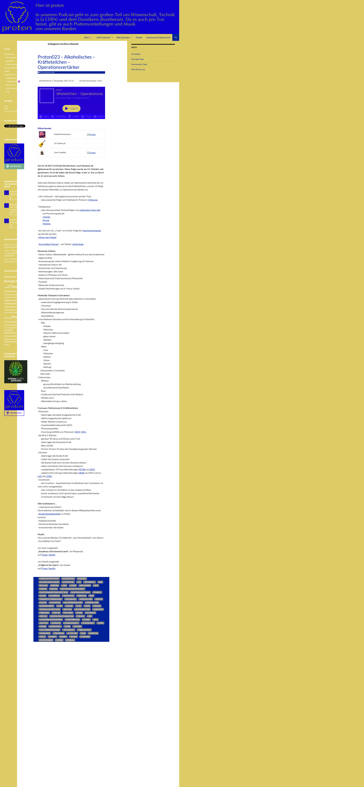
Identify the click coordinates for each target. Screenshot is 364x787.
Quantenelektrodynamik (51, 619)
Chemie (46, 216)
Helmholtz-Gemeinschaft (51, 599)
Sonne (100, 623)
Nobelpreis (98, 609)
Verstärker (59, 633)
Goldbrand (54, 596)
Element (23, 291)
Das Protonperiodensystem (16, 57)
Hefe (92, 596)
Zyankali (70, 640)
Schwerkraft (88, 623)
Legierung (8, 307)
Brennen (54, 585)
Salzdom (44, 623)
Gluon (43, 596)
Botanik (20, 281)
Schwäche (56, 623)
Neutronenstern (82, 609)
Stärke (43, 626)
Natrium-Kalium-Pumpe (50, 609)
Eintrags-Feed (137, 59)
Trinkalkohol (84, 630)
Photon (56, 613)
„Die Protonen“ (103, 37)
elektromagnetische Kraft (72, 589)
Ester (13, 295)
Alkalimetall (68, 579)
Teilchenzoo (69, 630)
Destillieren (85, 585)
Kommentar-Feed (139, 64)
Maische (97, 606)
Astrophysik (68, 582)
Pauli (19, 310)
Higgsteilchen (86, 599)
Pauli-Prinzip (8, 312)
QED (90, 616)
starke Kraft (55, 626)
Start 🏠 (88, 37)
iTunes (44, 554)
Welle (42, 637)
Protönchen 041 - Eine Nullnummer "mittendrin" (18, 222)
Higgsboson (71, 599)
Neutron (67, 609)
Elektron (16, 291)
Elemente (7, 295)
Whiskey (52, 637)
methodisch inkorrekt (89, 210)
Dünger (43, 589)
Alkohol (82, 579)
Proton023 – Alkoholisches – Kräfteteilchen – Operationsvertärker (66, 62)
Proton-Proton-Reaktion (62, 616)
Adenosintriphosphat (49, 579)
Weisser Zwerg (21, 342)
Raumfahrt (8, 330)
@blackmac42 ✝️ (13, 81)
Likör (87, 606)
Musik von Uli (11, 85)
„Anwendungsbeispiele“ (49, 513)
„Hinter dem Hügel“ (47, 237)
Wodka (74, 637)
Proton (43, 616)
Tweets (139, 37)
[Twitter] (91, 134)
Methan (7, 310)
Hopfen (99, 599)
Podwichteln (16, 321)
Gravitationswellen (17, 297)
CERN (64, 585)
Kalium (43, 602)
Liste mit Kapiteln (12, 64)
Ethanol (97, 592)
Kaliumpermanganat (73, 602)
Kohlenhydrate (47, 606)
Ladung (69, 606)
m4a (6, 109)
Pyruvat (80, 616)
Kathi (8, 92)
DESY (96, 585)
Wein (83, 633)
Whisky (63, 637)
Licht (79, 606)
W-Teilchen (72, 633)
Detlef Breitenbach (13, 78)
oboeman (7, 244)
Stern (67, 626)
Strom (15, 336)
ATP (79, 582)
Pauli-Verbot (19, 312)
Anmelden (135, 54)
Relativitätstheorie (11, 333)
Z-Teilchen (85, 637)
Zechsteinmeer (46, 640)
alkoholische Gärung (49, 582)
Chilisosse (93, 199)
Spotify (51, 554)
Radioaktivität (20, 328)
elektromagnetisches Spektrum (54, 592)
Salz (96, 619)
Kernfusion (18, 300)
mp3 (6, 106)
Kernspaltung (92, 602)
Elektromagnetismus (81, 592)
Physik (46, 220)
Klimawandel (10, 303)
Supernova (9, 339)
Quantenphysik (72, 619)
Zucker (59, 640)
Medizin (47, 223)
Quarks (86, 619)
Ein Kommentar (47, 72)
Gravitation (68, 596)
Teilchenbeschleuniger (50, 630)
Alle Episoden (123, 37)
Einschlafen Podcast (49, 244)
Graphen (7, 297)
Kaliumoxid (55, 602)
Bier (100, 582)
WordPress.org (138, 69)
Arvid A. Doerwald (12, 88)
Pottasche (90, 613)
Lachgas (19, 304)
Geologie (19, 294)
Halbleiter (8, 300)
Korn (60, 606)
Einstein (53, 589)
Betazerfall (90, 582)
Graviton (82, 596)
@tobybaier (78, 244)
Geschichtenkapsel (91, 230)
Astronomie (10, 276)
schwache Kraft (71, 623)
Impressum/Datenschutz (158, 37)
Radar (13, 328)
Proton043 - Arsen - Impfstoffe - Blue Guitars (18, 194)
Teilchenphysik (10, 342)
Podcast (7, 322)
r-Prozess (7, 328)
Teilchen (77, 626)
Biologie (43, 585)
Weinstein (93, 633)
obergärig (44, 613)
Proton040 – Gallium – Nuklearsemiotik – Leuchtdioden (15, 253)
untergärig (45, 633)
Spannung (8, 336)
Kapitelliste (10, 61)
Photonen (68, 613)
